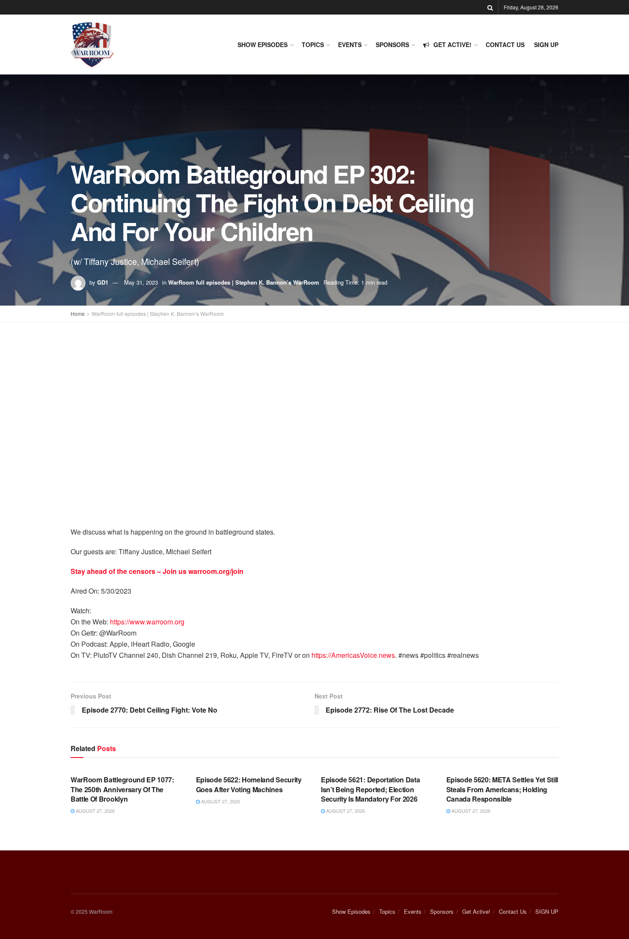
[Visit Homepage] (92, 45)
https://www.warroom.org (147, 622)
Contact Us (505, 44)
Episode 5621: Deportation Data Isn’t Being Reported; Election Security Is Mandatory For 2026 (370, 789)
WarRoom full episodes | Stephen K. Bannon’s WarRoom (243, 282)
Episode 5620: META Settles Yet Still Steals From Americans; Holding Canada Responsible (502, 789)
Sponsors (392, 44)
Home (78, 313)
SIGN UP (546, 44)
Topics (313, 44)
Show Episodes (262, 44)
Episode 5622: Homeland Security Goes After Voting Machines (249, 784)
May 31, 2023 (141, 282)
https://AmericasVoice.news (353, 655)
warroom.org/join (215, 571)
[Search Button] (490, 7)
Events (350, 44)
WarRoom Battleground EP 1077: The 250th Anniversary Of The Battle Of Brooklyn (122, 789)
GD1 (102, 282)
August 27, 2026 (94, 810)
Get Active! (452, 44)
